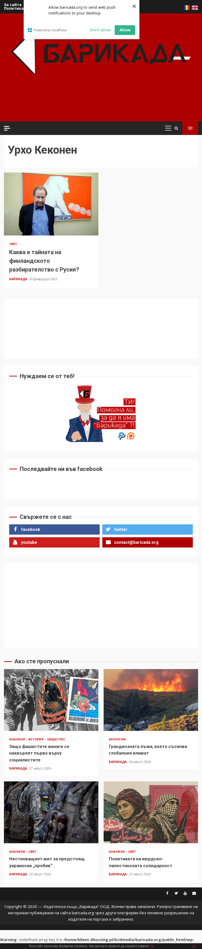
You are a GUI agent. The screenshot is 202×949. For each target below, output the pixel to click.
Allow (124, 29)
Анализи (17, 739)
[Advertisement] (102, 105)
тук (151, 946)
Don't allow (100, 29)
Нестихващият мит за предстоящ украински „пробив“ (51, 812)
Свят (13, 243)
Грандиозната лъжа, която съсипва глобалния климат (151, 700)
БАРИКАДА (18, 279)
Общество (56, 739)
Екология (117, 739)
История (36, 739)
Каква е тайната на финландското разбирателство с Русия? (51, 204)
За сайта (13, 4)
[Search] (176, 128)
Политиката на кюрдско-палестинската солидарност (151, 812)
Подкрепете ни (190, 128)
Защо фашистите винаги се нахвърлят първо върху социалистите (51, 700)
